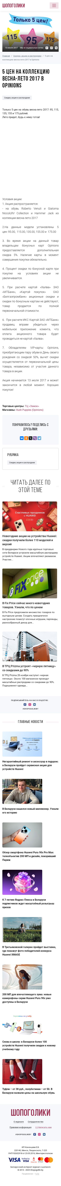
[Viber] (35, 438)
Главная (6, 56)
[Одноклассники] (26, 438)
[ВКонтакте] (22, 438)
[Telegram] (39, 438)
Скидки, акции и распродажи (27, 56)
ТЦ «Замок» (32, 406)
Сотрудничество (35, 1121)
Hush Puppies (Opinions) (29, 409)
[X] (30, 438)
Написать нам (45, 1127)
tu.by (37, 1174)
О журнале (19, 1121)
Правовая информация (20, 1127)
